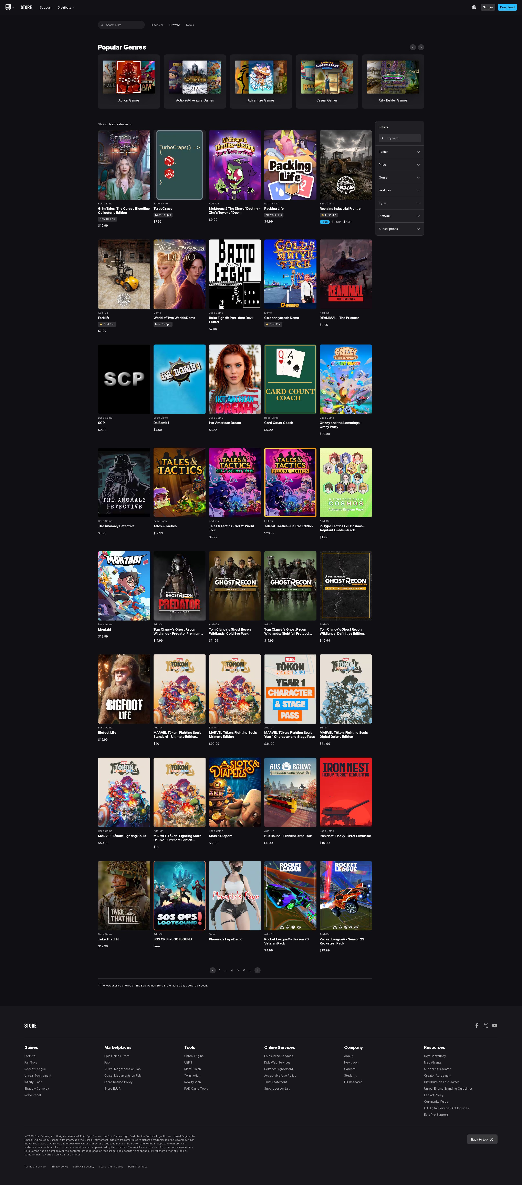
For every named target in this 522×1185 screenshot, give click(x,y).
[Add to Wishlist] (145, 134)
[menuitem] (157, 25)
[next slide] (421, 47)
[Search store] (102, 25)
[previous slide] (413, 47)
